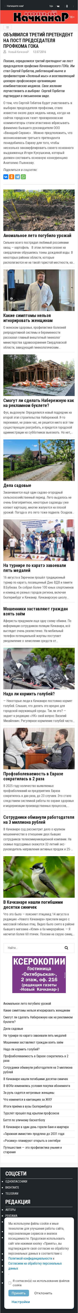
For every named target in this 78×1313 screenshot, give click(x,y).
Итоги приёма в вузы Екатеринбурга (27, 1106)
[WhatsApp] (23, 176)
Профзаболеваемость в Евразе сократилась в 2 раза (33, 776)
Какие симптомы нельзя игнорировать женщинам (28, 318)
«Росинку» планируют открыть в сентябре (32, 1141)
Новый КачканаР (18, 52)
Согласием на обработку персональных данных (35, 1265)
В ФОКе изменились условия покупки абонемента (36, 1086)
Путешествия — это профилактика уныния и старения (32, 1150)
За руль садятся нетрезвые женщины (28, 1093)
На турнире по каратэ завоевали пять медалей (34, 568)
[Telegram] (17, 176)
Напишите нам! (15, 5)
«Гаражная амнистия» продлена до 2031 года (33, 1134)
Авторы (10, 1209)
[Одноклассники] (11, 176)
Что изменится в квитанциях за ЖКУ (27, 1100)
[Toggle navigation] (7, 27)
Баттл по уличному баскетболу (24, 1120)
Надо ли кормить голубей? (29, 693)
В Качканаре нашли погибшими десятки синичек (33, 905)
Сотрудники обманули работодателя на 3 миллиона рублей (38, 820)
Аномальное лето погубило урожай (37, 235)
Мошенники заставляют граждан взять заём (35, 611)
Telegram (11, 1193)
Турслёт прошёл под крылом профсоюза (31, 1113)
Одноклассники (16, 1181)
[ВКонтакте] (5, 176)
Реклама (11, 1215)
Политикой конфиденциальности (30, 1258)
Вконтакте (12, 1187)
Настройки (21, 1302)
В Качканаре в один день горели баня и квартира (36, 1127)
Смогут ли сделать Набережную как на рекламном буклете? (38, 403)
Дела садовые (17, 485)
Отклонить (43, 1293)
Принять (19, 1293)
